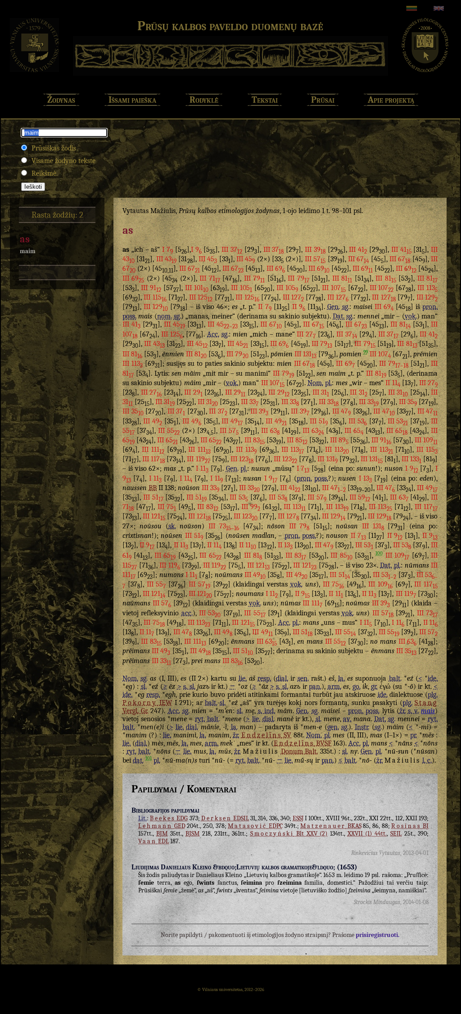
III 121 (154, 516)
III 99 (250, 507)
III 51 (319, 421)
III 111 (153, 450)
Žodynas (61, 100)
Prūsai (322, 100)
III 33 (249, 402)
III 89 (339, 440)
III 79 (254, 278)
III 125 (200, 297)
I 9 (196, 250)
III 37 (231, 250)
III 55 (169, 431)
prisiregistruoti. (377, 935)
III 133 (411, 459)
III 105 (241, 288)
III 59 (360, 497)
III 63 (270, 431)
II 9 (298, 307)
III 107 (334, 288)
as (25, 239)
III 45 (208, 259)
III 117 (153, 459)
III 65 (353, 431)
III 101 (196, 288)
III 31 (321, 392)
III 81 (342, 278)
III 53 (357, 421)
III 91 (151, 288)
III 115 (155, 297)
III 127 (293, 297)
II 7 (264, 307)
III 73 (223, 526)
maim (28, 251)
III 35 (408, 402)
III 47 (341, 411)
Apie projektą (391, 100)
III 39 (315, 250)
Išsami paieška (132, 100)
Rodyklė (204, 100)
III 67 (358, 259)
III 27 (306, 334)
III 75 (167, 507)
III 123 (241, 459)
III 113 (427, 288)
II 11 (392, 383)
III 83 (254, 440)
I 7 (167, 250)
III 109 (426, 440)
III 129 (427, 297)
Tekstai (265, 100)
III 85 (297, 440)
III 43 (166, 259)
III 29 (193, 392)
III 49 (152, 421)
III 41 (358, 250)
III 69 (276, 268)
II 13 (285, 545)
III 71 (209, 278)
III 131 (305, 354)
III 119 (198, 459)
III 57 (315, 259)
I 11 (202, 468)
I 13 (365, 478)
